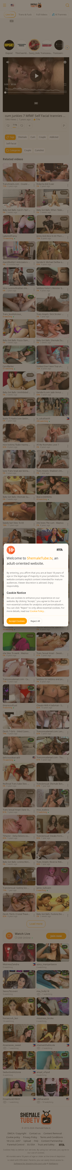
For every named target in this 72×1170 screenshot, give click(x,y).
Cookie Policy (37, 611)
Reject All (35, 621)
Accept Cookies (17, 621)
